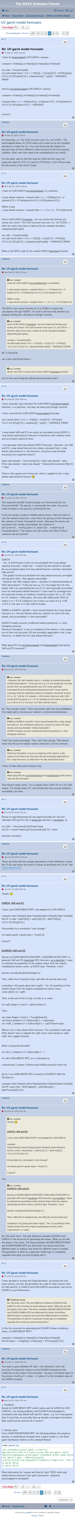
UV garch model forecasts (21, 22)
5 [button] (57, 33)
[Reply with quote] (65, 42)
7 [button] (63, 33)
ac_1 (4, 39)
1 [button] (42, 33)
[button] (32, 33)
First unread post (13, 33)
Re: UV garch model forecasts (22, 49)
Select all (14, 1445)
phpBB (28, 1512)
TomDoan (6, 122)
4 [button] (53, 33)
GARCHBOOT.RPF (11, 868)
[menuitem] (5, 11)
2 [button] (45, 33)
